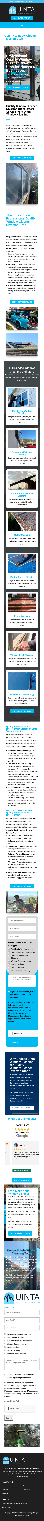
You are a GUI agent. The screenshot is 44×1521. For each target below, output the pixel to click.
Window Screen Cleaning (22, 577)
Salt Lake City (18, 1468)
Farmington (7, 1474)
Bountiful (31, 1471)
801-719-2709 (6, 1507)
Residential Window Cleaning (22, 412)
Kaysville (15, 1474)
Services (5, 1493)
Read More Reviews (22, 1180)
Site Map (26, 1515)
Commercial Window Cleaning (22, 453)
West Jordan (23, 1471)
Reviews (25, 1486)
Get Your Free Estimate (18, 87)
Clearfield (27, 1474)
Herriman (5, 1471)
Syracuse (37, 1474)
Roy (32, 1474)
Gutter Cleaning (22, 535)
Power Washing (22, 616)
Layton (20, 1474)
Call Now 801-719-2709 (21, 18)
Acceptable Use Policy (16, 1026)
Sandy (18, 1477)
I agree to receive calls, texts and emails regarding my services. (22, 994)
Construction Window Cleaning (22, 494)
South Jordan (13, 1471)
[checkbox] (9, 949)
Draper (36, 1468)
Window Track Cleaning (22, 655)
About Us (5, 1489)
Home (4, 1486)
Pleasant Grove (28, 1468)
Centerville (38, 1471)
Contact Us (26, 1489)
